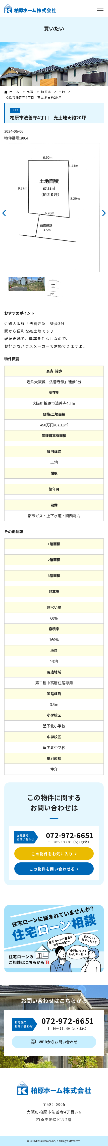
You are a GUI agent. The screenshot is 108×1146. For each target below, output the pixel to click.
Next (103, 213)
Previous (4, 213)
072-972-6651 (70, 835)
